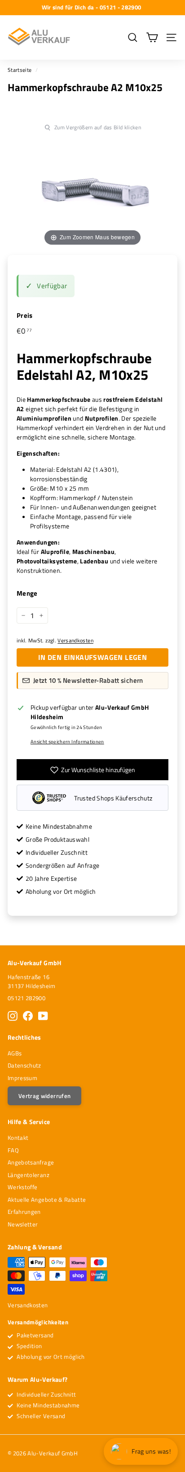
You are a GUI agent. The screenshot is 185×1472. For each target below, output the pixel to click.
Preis (25, 316)
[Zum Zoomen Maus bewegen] (92, 188)
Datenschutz (24, 1065)
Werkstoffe (23, 1186)
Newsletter (23, 1224)
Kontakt (18, 1137)
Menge (27, 593)
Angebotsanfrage (31, 1162)
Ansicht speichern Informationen (67, 741)
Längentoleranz (28, 1174)
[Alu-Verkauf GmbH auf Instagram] (13, 1016)
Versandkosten (75, 641)
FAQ (13, 1150)
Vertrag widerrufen (44, 1095)
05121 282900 (26, 997)
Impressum (22, 1077)
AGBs (15, 1053)
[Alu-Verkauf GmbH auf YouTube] (43, 1016)
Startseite (20, 70)
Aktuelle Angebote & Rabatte (47, 1199)
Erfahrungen (24, 1211)
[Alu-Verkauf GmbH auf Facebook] (28, 1016)
